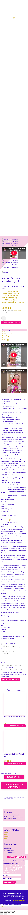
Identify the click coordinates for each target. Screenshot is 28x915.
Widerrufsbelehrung (9, 852)
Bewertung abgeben (10, 679)
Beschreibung (6, 330)
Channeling (5, 338)
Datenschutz (7, 848)
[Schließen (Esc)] (13, 912)
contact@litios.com (10, 520)
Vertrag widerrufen (17, 857)
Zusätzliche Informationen (9, 332)
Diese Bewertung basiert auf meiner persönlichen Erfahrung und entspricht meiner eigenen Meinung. (13, 674)
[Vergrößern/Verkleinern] (1, 912)
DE (2, 906)
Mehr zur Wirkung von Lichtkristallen (14, 786)
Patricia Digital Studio (19, 900)
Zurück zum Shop (14, 777)
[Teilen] (9, 912)
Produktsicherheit (7, 334)
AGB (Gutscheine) (9, 850)
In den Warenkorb (11, 322)
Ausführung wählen (15, 725)
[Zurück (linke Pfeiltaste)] (1, 914)
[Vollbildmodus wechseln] (5, 912)
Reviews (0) (5, 340)
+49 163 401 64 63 (13, 815)
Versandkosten (17, 310)
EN (2, 909)
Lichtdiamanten (11, 313)
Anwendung (5, 336)
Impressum (7, 847)
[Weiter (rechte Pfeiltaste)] (5, 914)
